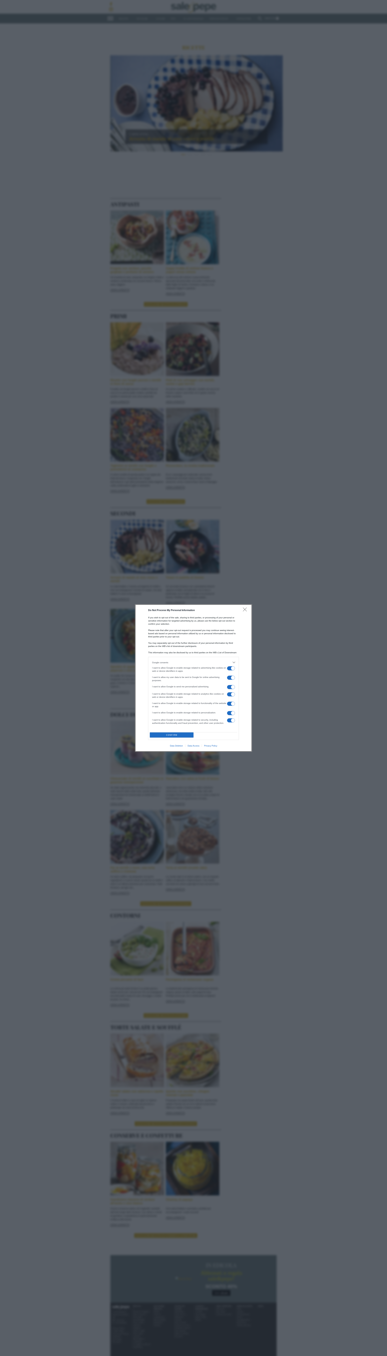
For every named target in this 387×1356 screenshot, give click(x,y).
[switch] (231, 668)
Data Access (193, 746)
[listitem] (193, 662)
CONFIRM (171, 735)
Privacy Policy (210, 746)
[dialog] (193, 678)
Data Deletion (176, 746)
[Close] (246, 610)
